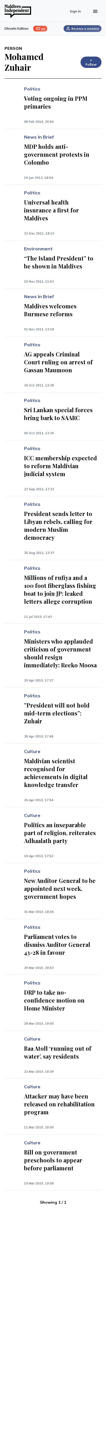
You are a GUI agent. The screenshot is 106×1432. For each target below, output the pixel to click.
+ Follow (91, 62)
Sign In (75, 11)
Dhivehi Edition (17, 28)
